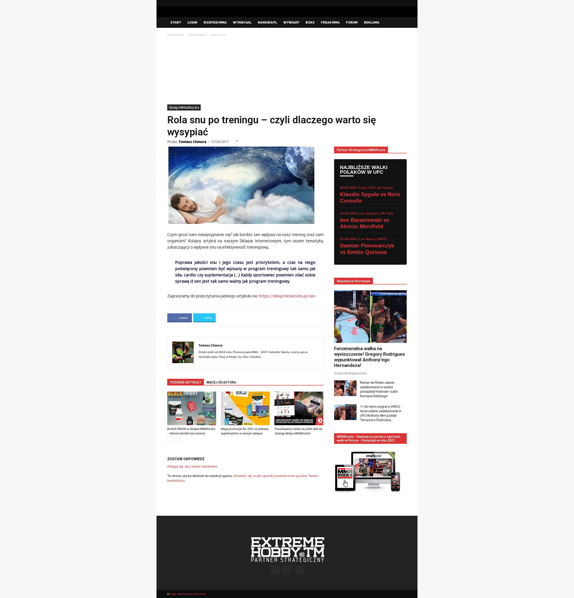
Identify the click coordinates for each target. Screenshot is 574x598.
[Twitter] (403, 3)
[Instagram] (396, 3)
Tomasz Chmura (192, 141)
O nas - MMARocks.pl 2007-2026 (188, 594)
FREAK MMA (330, 22)
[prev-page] (170, 440)
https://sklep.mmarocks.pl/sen (287, 295)
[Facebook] (389, 3)
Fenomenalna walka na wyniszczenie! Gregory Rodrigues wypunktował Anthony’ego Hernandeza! (369, 357)
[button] (401, 22)
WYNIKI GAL (242, 22)
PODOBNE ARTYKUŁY (185, 382)
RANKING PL (267, 22)
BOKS (310, 22)
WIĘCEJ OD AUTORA (221, 382)
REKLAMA (371, 22)
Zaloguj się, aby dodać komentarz (192, 466)
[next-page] (177, 440)
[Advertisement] (287, 70)
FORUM (352, 22)
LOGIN (192, 22)
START (175, 22)
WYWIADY (291, 22)
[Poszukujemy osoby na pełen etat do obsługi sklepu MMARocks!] (298, 408)
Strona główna (175, 34)
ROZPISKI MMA (215, 22)
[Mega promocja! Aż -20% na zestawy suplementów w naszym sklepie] (245, 408)
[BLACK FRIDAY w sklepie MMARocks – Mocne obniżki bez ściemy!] (191, 408)
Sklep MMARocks (197, 34)
